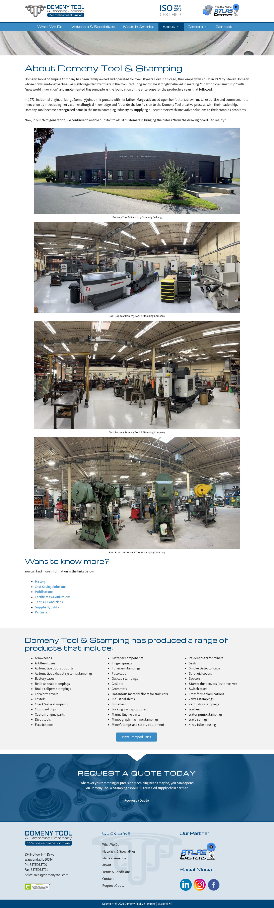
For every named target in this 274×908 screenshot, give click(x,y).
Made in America (138, 26)
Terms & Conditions (49, 602)
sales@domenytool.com (51, 875)
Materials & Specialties (93, 26)
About (168, 26)
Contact (224, 26)
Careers (195, 26)
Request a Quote (136, 800)
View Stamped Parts (136, 737)
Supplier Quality (47, 607)
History (40, 581)
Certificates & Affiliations (52, 597)
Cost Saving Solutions (50, 587)
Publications (44, 592)
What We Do (50, 26)
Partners (41, 612)
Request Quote (113, 885)
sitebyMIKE (165, 904)
